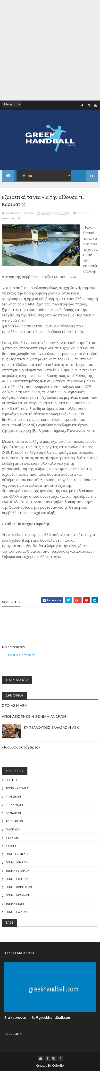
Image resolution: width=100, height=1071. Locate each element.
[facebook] (82, 105)
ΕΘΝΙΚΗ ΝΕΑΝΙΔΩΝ (18, 895)
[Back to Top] (60, 1058)
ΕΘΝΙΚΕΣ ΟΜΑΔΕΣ (17, 854)
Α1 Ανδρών (13, 796)
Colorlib (58, 1065)
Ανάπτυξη (13, 829)
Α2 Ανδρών (13, 813)
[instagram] (89, 105)
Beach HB (12, 780)
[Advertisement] (50, 50)
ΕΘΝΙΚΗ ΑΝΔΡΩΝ (17, 862)
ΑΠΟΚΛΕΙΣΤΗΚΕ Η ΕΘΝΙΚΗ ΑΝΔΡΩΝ (34, 716)
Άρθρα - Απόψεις (17, 788)
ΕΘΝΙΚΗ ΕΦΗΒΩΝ (17, 879)
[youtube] (95, 105)
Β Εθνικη (12, 837)
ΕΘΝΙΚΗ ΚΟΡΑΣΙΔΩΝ (19, 887)
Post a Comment (21, 655)
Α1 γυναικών (14, 804)
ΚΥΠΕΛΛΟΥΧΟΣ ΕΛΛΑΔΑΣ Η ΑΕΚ (51, 727)
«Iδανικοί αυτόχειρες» (21, 747)
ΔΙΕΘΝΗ (11, 846)
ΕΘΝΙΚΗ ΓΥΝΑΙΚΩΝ (18, 870)
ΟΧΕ (20, 218)
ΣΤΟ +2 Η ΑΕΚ (14, 705)
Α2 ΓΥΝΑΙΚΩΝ (14, 821)
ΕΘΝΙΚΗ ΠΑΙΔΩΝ (16, 912)
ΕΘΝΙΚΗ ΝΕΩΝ (15, 903)
